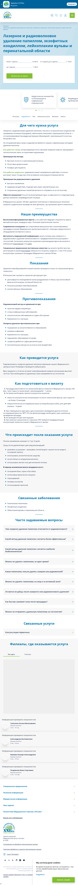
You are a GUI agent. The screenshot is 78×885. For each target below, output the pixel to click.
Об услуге (15, 116)
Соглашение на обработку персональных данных (20, 844)
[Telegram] (9, 860)
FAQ (33, 116)
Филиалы (55, 116)
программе (25, 251)
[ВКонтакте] (5, 860)
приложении (18, 244)
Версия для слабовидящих (13, 818)
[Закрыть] (1, 4)
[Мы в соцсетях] (13, 860)
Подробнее (40, 874)
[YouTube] (24, 860)
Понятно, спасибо (63, 880)
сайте (29, 244)
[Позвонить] (52, 15)
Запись (63, 116)
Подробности (25, 116)
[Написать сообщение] (61, 15)
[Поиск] (56, 15)
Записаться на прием (19, 76)
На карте (11, 654)
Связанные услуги (43, 116)
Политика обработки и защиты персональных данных (22, 849)
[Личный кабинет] (65, 15)
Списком (27, 654)
